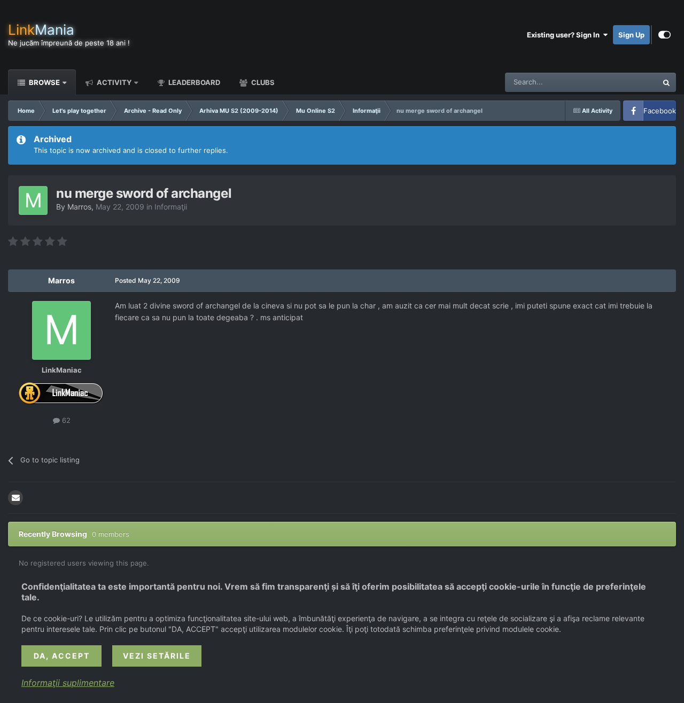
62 (65, 420)
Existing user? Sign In (565, 34)
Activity (113, 82)
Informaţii (170, 206)
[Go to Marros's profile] (33, 200)
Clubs (262, 82)
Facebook (659, 110)
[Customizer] (664, 34)
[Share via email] (15, 497)
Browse (43, 82)
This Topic (626, 82)
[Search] (666, 82)
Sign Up (631, 34)
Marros (79, 206)
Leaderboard (193, 82)
